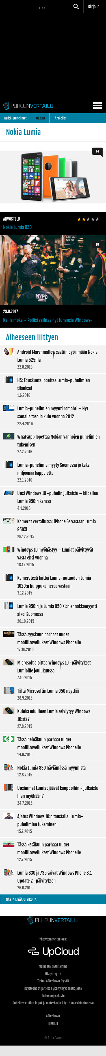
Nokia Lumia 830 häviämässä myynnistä (53, 771)
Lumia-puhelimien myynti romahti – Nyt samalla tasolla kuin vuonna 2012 (53, 416)
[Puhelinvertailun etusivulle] (53, 920)
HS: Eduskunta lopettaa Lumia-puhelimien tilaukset (53, 387)
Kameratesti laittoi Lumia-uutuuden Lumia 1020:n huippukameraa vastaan (53, 585)
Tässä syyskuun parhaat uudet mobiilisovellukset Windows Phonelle (53, 642)
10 (97, 244)
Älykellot (60, 118)
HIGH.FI (53, 1023)
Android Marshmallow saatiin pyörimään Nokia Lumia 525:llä (53, 359)
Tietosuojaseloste (53, 996)
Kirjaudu (94, 6)
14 (97, 151)
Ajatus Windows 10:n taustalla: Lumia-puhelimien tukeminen (53, 823)
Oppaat (40, 118)
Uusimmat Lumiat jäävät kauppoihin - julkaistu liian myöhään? (53, 795)
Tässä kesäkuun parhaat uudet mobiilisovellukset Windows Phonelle (53, 852)
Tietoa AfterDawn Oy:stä (53, 981)
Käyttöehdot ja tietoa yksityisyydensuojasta (53, 988)
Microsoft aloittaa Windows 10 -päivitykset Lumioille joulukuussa (53, 670)
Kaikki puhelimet (15, 118)
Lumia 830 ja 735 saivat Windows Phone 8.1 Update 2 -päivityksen (53, 880)
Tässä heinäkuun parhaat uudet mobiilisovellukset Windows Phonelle (53, 747)
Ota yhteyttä (53, 974)
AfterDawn (53, 1016)
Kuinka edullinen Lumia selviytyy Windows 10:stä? (53, 718)
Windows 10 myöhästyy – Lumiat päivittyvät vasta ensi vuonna (53, 557)
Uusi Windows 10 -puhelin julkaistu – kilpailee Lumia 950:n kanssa (53, 500)
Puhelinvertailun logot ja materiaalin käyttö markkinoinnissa (53, 1003)
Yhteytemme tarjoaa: (53, 939)
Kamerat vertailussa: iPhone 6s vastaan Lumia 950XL (53, 529)
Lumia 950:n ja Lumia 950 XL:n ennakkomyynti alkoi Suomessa (53, 613)
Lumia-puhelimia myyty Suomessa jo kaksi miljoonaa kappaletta (53, 472)
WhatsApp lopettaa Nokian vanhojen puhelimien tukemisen (53, 444)
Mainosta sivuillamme (53, 966)
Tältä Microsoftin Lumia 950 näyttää (53, 694)
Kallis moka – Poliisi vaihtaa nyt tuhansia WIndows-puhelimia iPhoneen (53, 281)
